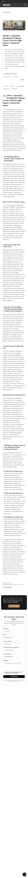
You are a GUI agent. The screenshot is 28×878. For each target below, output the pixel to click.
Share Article (8, 587)
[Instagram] (3, 1)
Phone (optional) (7, 641)
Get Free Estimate (14, 606)
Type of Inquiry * (7, 654)
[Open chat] (24, 874)
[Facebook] (1, 1)
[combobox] (14, 656)
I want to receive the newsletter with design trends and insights (13, 673)
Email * (5, 634)
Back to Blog (7, 12)
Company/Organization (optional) (11, 647)
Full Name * (6, 628)
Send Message (14, 676)
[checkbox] (3, 672)
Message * (5, 660)
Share (23, 79)
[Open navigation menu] (25, 5)
